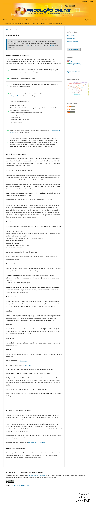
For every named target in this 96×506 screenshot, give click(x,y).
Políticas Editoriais (32, 20)
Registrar (52, 45)
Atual (13, 20)
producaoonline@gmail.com (21, 485)
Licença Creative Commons (36, 442)
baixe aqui (23, 361)
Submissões (46, 20)
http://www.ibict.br (15, 96)
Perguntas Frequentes (56, 23)
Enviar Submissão (74, 49)
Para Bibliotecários (72, 41)
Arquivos (20, 20)
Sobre (5, 20)
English (71, 61)
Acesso (91, 1)
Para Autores (71, 38)
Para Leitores (71, 35)
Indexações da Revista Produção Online (17, 23)
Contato (43, 23)
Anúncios (35, 23)
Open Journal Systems (74, 72)
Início (7, 30)
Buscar (89, 20)
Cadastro (84, 1)
